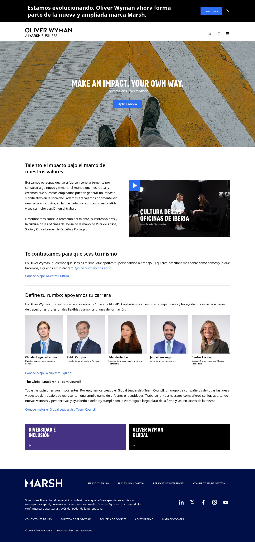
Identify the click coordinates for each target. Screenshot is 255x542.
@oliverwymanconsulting (93, 268)
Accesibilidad (144, 519)
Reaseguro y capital (131, 483)
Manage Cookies (173, 519)
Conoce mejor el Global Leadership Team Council (60, 409)
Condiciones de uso (38, 519)
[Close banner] (227, 11)
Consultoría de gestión (209, 483)
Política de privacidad (76, 519)
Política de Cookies (113, 519)
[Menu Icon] (227, 33)
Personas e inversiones (169, 483)
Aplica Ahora (127, 104)
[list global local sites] (209, 34)
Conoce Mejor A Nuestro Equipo (48, 373)
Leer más (211, 11)
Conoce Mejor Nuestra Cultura (47, 276)
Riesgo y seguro (98, 483)
